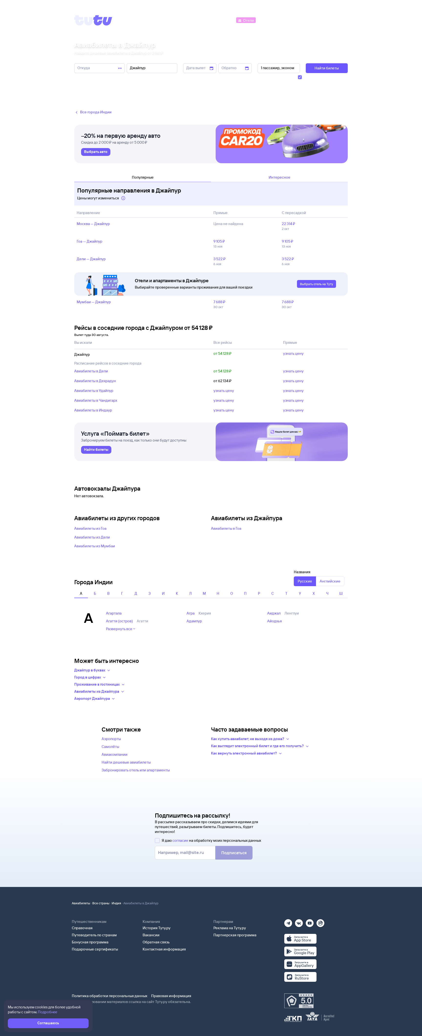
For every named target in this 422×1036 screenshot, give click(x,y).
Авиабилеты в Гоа (226, 528)
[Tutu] (93, 20)
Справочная (82, 928)
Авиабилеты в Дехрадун (95, 380)
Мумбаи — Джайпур (94, 302)
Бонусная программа (90, 942)
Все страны (100, 903)
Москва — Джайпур (93, 223)
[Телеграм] (288, 921)
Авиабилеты (81, 903)
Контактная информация (164, 949)
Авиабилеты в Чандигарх (95, 400)
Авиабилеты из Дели (92, 537)
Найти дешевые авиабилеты (126, 762)
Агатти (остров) (119, 621)
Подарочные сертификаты (95, 949)
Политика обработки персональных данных (109, 995)
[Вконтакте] (299, 921)
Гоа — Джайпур (89, 241)
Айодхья (274, 621)
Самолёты (110, 746)
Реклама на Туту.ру (229, 928)
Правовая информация (171, 995)
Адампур (194, 621)
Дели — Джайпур (91, 259)
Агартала (114, 613)
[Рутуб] (320, 921)
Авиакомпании (114, 754)
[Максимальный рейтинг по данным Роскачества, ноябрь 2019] (299, 1000)
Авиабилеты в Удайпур (93, 390)
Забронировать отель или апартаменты (136, 770)
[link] (95, 152)
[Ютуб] (310, 921)
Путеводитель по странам (94, 935)
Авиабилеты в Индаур (93, 410)
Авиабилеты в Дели (91, 371)
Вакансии (151, 935)
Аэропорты (111, 738)
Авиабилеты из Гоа (90, 528)
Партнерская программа (234, 935)
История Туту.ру (156, 928)
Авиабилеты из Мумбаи (94, 546)
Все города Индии (96, 112)
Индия (116, 903)
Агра (191, 613)
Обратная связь (156, 942)
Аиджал (274, 613)
